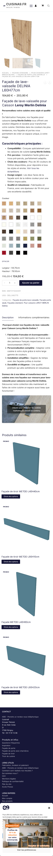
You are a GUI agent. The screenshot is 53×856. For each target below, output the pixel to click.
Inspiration (6, 745)
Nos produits (7, 801)
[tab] (8, 318)
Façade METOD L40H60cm (16, 622)
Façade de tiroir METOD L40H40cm (21, 491)
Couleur (5, 198)
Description (8, 317)
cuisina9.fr (16, 4)
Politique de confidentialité (13, 781)
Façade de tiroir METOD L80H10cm (20, 556)
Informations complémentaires (33, 317)
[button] (49, 808)
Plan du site (6, 784)
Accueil (5, 73)
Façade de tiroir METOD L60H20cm (21, 687)
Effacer (5, 261)
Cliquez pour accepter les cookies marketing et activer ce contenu (26, 409)
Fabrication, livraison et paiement (15, 765)
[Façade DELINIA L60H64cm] (45, 83)
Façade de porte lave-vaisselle (31, 75)
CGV (4, 776)
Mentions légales (9, 779)
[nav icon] (31, 5)
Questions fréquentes (11, 743)
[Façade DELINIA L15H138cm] (49, 83)
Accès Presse (7, 787)
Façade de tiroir (8, 754)
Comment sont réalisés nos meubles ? (17, 771)
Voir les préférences (26, 850)
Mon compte (7, 798)
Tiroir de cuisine (8, 756)
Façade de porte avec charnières (15, 751)
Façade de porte (8, 748)
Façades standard (20, 73)
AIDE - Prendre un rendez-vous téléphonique (20, 717)
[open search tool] (48, 6)
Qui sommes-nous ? (10, 773)
